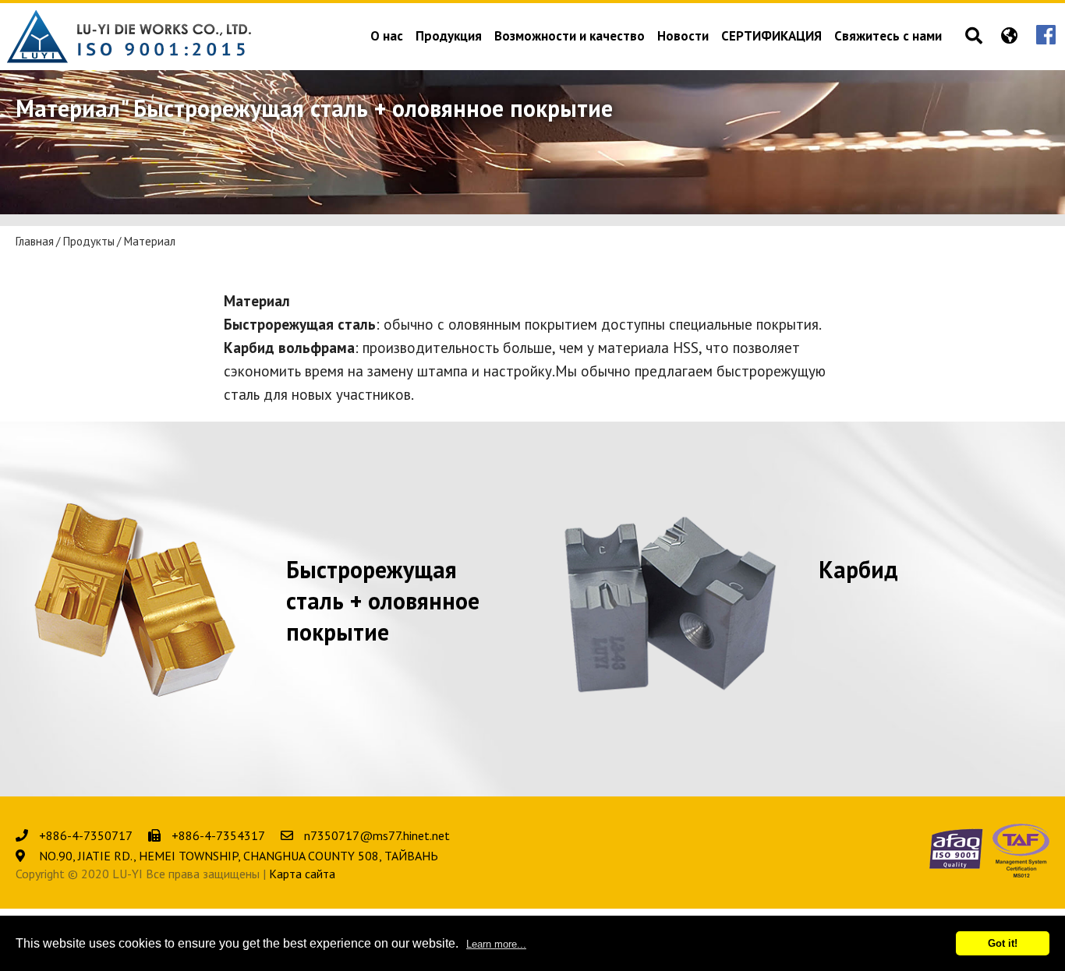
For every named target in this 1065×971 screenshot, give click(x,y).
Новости (683, 37)
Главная (35, 242)
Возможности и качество (569, 37)
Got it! (1002, 943)
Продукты (89, 242)
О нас (386, 37)
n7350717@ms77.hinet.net (377, 835)
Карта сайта (302, 873)
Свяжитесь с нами (888, 37)
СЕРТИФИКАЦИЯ (771, 37)
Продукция (449, 37)
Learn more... (496, 944)
